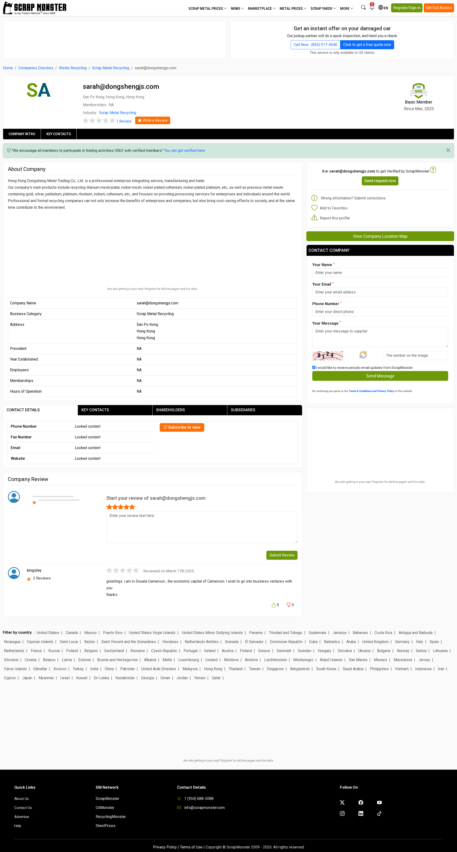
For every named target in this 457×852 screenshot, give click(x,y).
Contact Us (23, 808)
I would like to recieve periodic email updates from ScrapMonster (364, 368)
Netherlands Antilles (202, 641)
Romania (137, 651)
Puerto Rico (113, 632)
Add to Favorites (334, 208)
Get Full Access (439, 7)
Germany (402, 641)
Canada (72, 632)
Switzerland (114, 651)
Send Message (380, 375)
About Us (21, 799)
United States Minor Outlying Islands (212, 632)
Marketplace (260, 8)
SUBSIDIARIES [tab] (243, 410)
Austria (227, 651)
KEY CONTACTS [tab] (95, 410)
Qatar (216, 678)
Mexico (90, 632)
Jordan (182, 678)
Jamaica (339, 632)
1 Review (124, 121)
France (36, 651)
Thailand (236, 669)
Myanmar (46, 678)
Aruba (351, 641)
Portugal (191, 651)
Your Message (326, 323)
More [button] (345, 8)
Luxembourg (188, 660)
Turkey (78, 669)
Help (17, 826)
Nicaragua (12, 641)
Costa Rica (383, 632)
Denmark (284, 651)
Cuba (313, 641)
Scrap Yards (322, 8)
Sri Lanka (101, 678)
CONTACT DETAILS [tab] (23, 410)
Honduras (170, 641)
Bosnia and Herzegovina (117, 660)
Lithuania (440, 651)
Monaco (380, 660)
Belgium (91, 651)
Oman (165, 678)
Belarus (49, 660)
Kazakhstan (125, 678)
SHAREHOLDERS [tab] (170, 410)
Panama (256, 632)
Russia (54, 651)
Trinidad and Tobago (285, 632)
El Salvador (254, 641)
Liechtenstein (275, 660)
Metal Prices (291, 8)
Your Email (322, 284)
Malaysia (190, 669)
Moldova (231, 660)
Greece (264, 651)
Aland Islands (331, 660)
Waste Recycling (73, 68)
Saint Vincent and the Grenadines (128, 641)
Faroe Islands (15, 669)
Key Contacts (58, 134)
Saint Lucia (69, 641)
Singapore (275, 669)
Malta (167, 660)
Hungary (324, 651)
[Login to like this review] (273, 605)
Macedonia (403, 660)
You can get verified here (184, 150)
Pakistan (127, 669)
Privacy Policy (165, 847)
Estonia (84, 660)
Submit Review (281, 555)
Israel (65, 678)
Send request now (380, 180)
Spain (434, 641)
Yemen (199, 678)
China (109, 669)
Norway (403, 651)
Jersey (424, 660)
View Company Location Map (380, 236)
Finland (246, 651)
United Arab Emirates (158, 669)
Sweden (304, 651)
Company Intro (22, 134)
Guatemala (317, 632)
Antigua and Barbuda (415, 632)
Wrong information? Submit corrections (353, 198)
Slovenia (11, 660)
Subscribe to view (183, 427)
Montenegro (303, 660)
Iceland (211, 660)
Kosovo (60, 669)
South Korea (326, 669)
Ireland (209, 651)
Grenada (231, 641)
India (94, 669)
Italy (419, 641)
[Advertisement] (114, 37)
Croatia (30, 660)
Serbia (421, 651)
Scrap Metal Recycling (110, 68)
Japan (27, 678)
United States (48, 632)
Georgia (147, 678)
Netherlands (14, 651)
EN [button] (385, 8)
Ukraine (364, 651)
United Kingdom (375, 641)
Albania (150, 660)
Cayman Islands (40, 641)
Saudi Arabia (353, 669)
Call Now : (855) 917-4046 (315, 44)
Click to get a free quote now (367, 44)
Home (8, 68)
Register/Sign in (406, 7)
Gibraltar (40, 669)
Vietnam (402, 669)
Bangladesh (300, 669)
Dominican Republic (286, 641)
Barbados (332, 641)
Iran (441, 669)
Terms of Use (191, 847)
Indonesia (423, 669)
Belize (89, 641)
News (236, 8)
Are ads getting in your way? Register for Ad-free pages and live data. (152, 289)
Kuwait (81, 678)
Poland (72, 651)
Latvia (67, 660)
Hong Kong (213, 669)
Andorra (251, 660)
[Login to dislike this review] (288, 605)
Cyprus (10, 678)
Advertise (21, 817)
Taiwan (254, 669)
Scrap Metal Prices (206, 8)
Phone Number (327, 303)
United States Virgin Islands (152, 632)
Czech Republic (164, 651)
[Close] (448, 150)
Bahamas (360, 632)
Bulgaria (383, 651)
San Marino (358, 660)
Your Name (323, 264)
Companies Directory (35, 68)
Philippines (379, 669)
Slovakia (345, 651)
